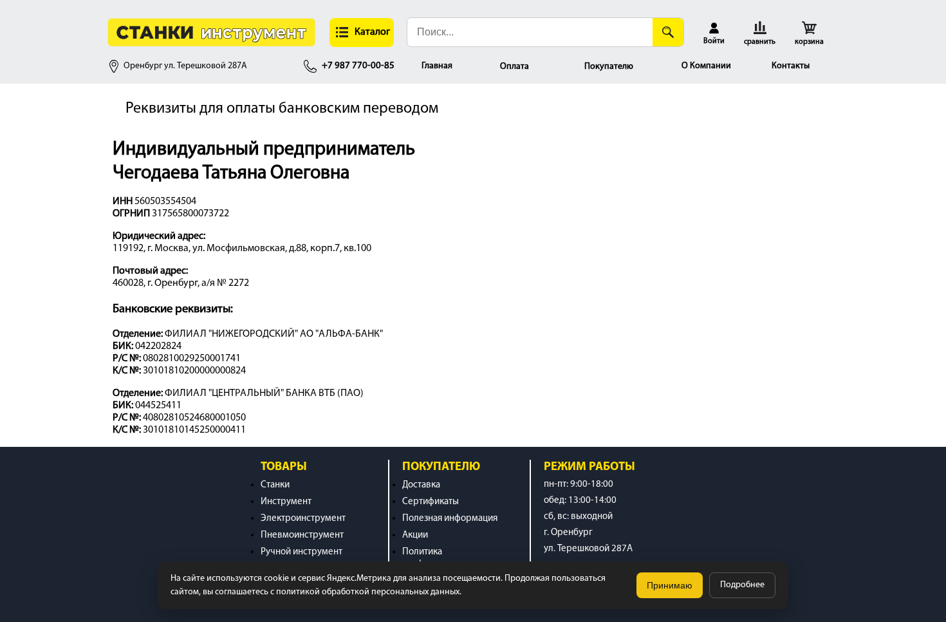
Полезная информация (449, 518)
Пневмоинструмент (302, 535)
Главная (437, 66)
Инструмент (286, 502)
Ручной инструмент (301, 552)
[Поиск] (668, 32)
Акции (415, 535)
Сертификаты (430, 502)
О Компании (706, 66)
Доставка (421, 485)
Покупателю (608, 66)
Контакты (791, 66)
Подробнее (742, 585)
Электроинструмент (303, 518)
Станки (275, 485)
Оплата (514, 66)
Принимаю (669, 585)
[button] (361, 32)
